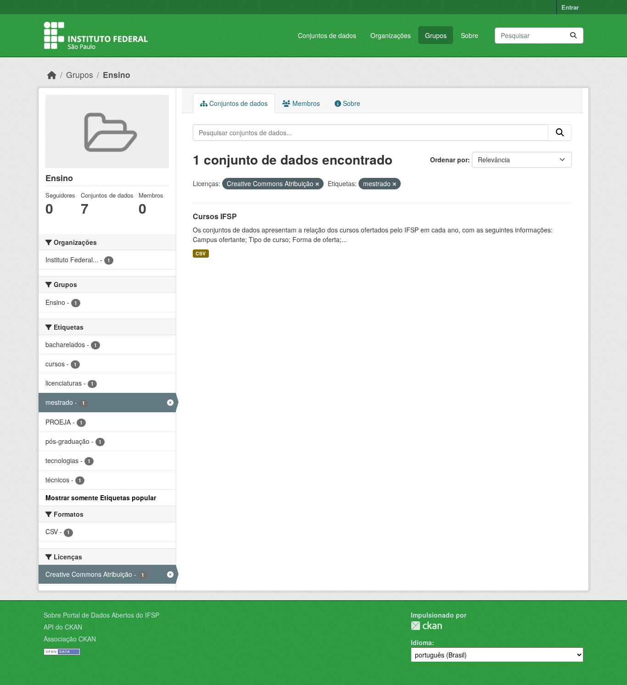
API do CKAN (63, 626)
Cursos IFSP (215, 216)
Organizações (390, 35)
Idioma (421, 642)
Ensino (116, 74)
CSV (201, 253)
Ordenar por (449, 159)
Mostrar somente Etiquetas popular (100, 497)
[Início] (51, 74)
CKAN (426, 625)
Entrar (570, 7)
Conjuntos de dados (327, 35)
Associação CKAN (70, 638)
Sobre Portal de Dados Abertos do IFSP (101, 614)
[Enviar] (573, 36)
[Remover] (317, 184)
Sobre (469, 35)
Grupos (436, 35)
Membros (305, 103)
